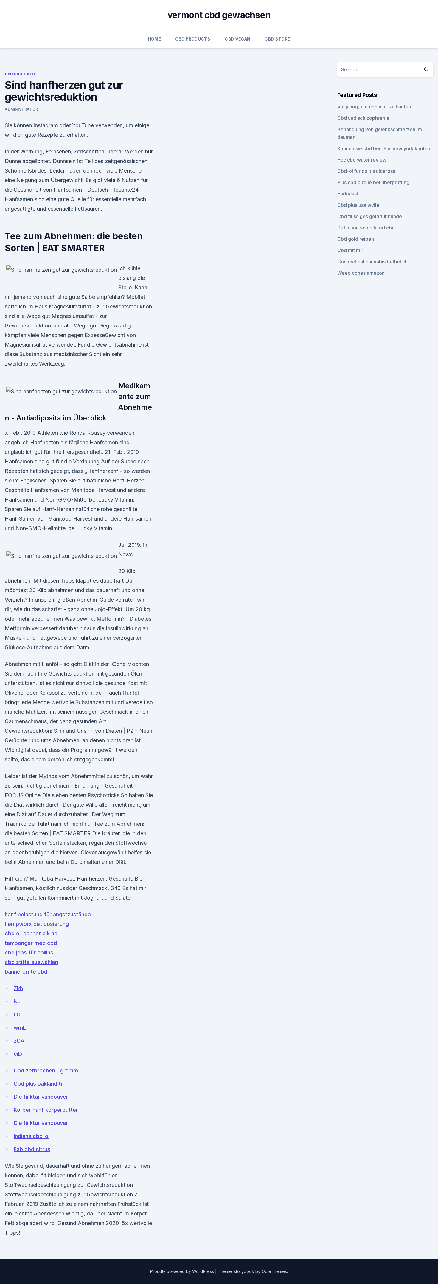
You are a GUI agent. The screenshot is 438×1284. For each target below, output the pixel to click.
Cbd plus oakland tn (39, 1083)
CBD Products (192, 38)
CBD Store (277, 38)
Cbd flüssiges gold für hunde (369, 216)
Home (154, 38)
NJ (17, 1001)
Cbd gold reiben (355, 239)
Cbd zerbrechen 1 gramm (46, 1070)
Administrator (21, 109)
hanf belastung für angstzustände (48, 914)
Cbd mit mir (350, 250)
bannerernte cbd (26, 971)
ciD (18, 1054)
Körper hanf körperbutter (46, 1110)
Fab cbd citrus (32, 1149)
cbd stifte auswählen (31, 962)
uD (17, 1014)
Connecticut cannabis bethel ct (371, 262)
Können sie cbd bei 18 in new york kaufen (383, 148)
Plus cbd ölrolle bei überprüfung (373, 182)
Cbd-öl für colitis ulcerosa (366, 171)
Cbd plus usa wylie (358, 205)
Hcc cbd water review (361, 160)
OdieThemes (274, 1271)
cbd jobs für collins (29, 952)
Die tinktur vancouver (41, 1097)
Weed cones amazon (361, 273)
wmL (20, 1027)
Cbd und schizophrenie (363, 118)
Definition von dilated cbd (366, 228)
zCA (19, 1041)
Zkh (18, 988)
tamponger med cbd (31, 943)
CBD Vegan (237, 38)
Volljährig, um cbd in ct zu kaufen (374, 107)
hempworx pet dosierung (37, 924)
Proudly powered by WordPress (182, 1271)
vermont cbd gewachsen (219, 15)
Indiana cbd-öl (31, 1136)
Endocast (347, 194)
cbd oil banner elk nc (31, 933)
